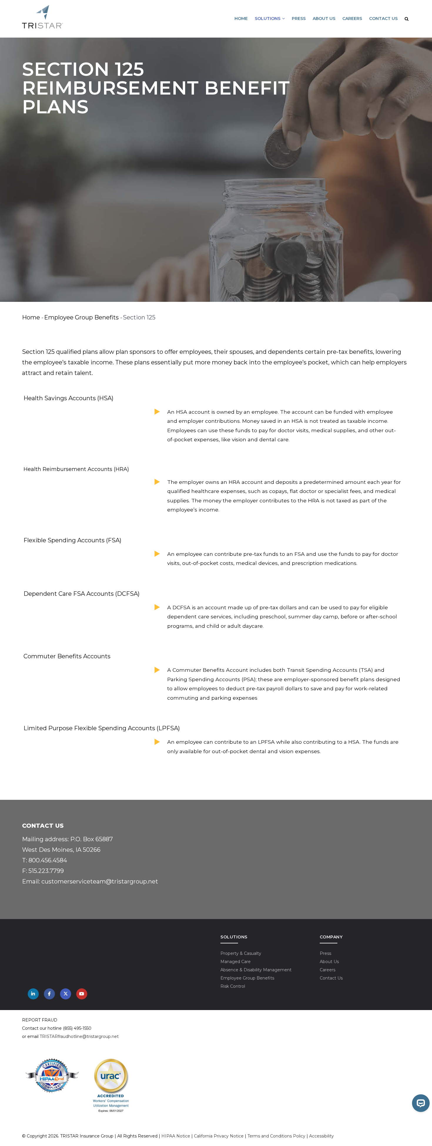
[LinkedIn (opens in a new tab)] (33, 993)
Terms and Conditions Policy (276, 1136)
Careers (352, 18)
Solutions (268, 18)
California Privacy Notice (219, 1136)
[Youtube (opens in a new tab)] (81, 993)
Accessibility (321, 1136)
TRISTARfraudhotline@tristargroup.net (79, 1036)
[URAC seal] (111, 1061)
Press (299, 18)
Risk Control (232, 986)
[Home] (42, 16)
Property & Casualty (240, 953)
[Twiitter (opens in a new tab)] (65, 993)
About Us (324, 18)
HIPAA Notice (175, 1136)
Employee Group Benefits (81, 317)
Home (241, 18)
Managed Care (235, 961)
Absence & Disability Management (256, 969)
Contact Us (383, 18)
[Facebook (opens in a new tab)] (49, 993)
